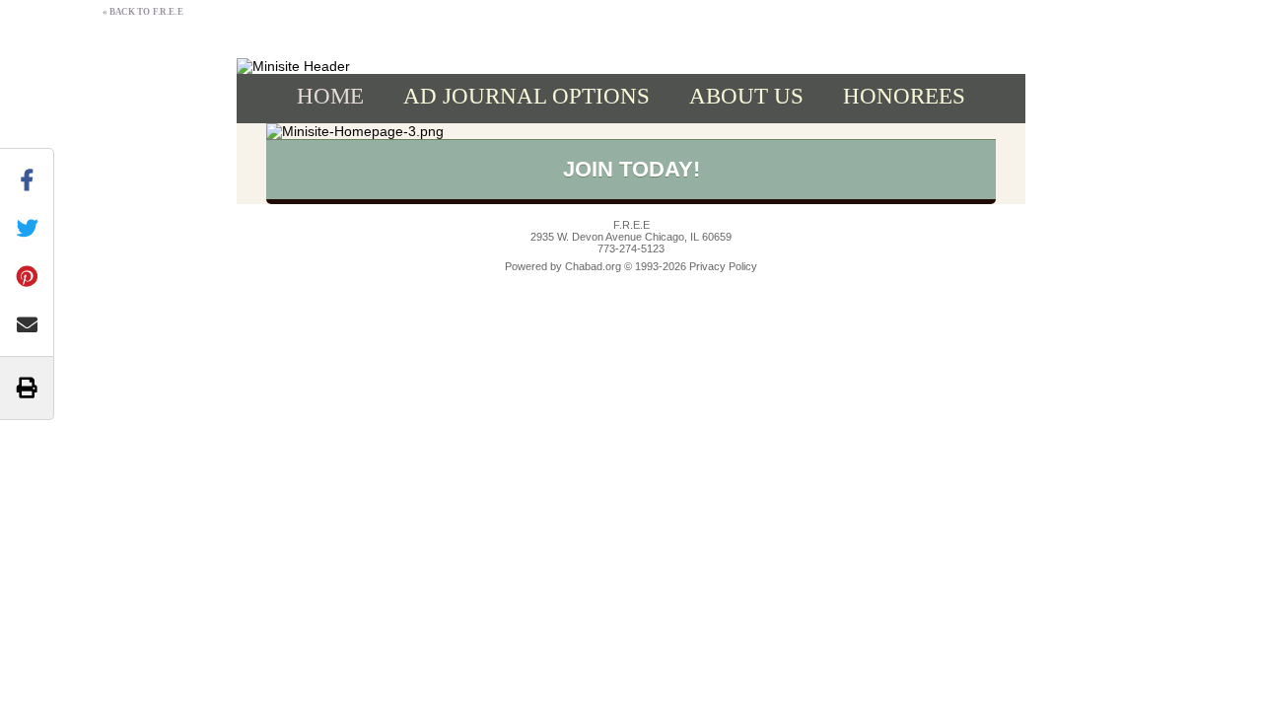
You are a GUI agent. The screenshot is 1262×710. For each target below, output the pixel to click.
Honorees (904, 96)
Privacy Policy (723, 266)
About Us (746, 96)
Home (330, 96)
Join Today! (631, 169)
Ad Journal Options (526, 96)
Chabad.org (593, 266)
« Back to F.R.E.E (142, 12)
